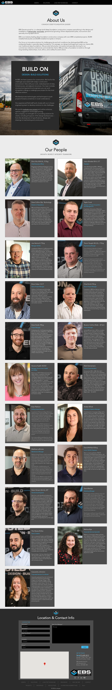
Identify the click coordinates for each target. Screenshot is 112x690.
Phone (23, 645)
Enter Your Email (26, 633)
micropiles (40, 31)
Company (24, 639)
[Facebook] (78, 677)
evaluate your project (30, 109)
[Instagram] (75, 677)
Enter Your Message (57, 624)
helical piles (32, 31)
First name (24, 624)
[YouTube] (84, 677)
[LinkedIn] (81, 677)
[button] (46, 3)
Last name (24, 628)
